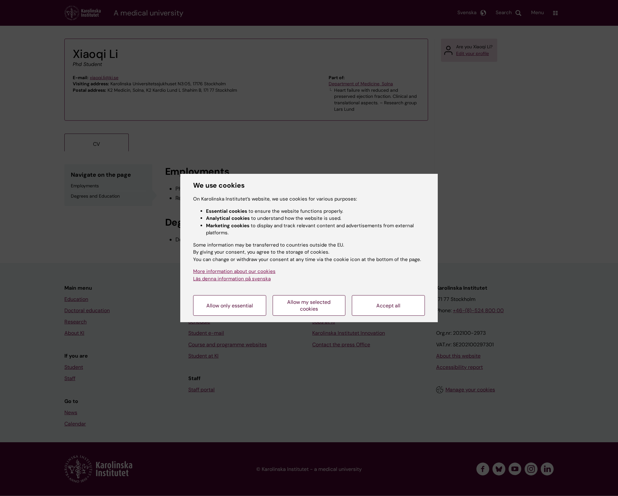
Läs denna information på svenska (232, 279)
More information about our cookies (234, 271)
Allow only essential (229, 305)
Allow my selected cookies (309, 305)
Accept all (388, 305)
